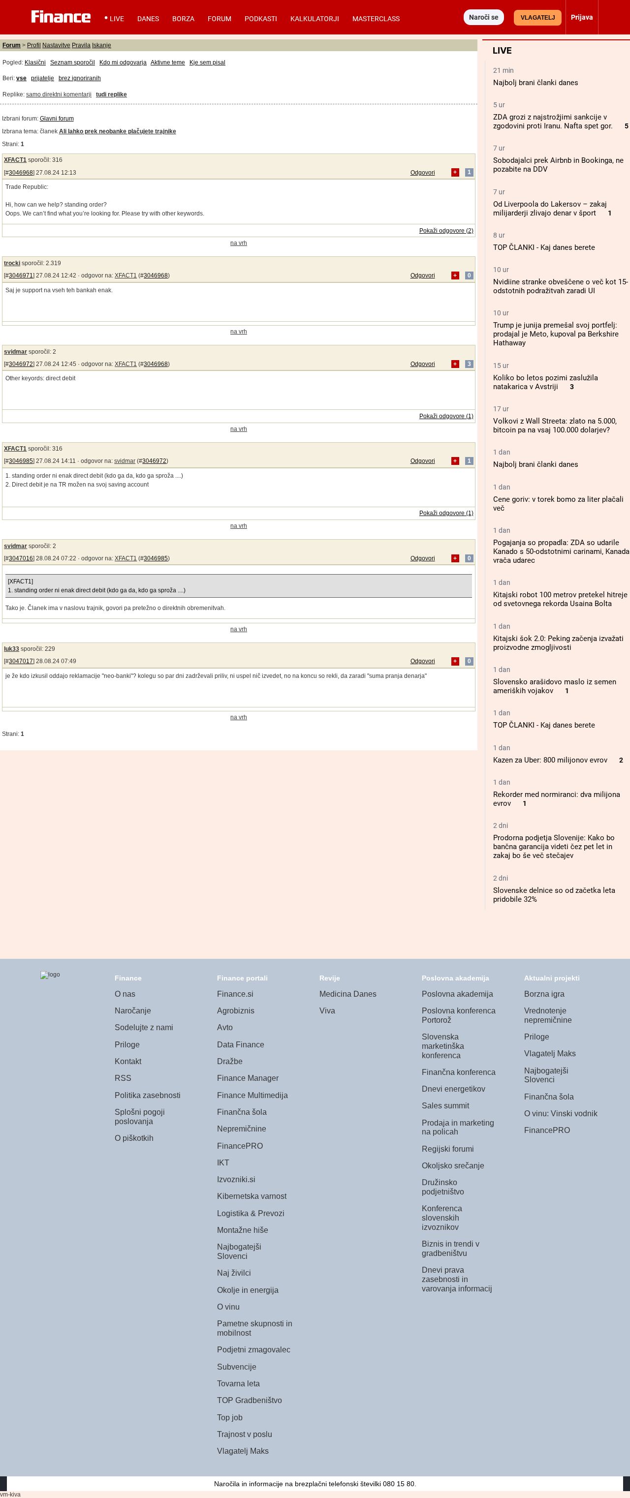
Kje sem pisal (207, 62)
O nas (125, 994)
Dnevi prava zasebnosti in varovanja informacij (457, 1279)
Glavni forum (57, 118)
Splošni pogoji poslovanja (140, 1117)
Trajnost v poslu (244, 1434)
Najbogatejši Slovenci (239, 1251)
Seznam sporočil (72, 62)
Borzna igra (544, 994)
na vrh (238, 243)
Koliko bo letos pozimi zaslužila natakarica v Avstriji (545, 382)
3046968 (21, 172)
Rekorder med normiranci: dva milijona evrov (556, 799)
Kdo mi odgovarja (123, 62)
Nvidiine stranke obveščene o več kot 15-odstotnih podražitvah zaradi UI (560, 286)
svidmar (15, 351)
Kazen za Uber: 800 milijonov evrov (550, 760)
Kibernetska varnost (251, 1196)
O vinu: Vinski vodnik (561, 1113)
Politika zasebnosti (148, 1095)
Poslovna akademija (457, 994)
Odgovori (422, 172)
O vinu (228, 1307)
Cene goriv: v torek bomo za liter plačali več (558, 504)
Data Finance (240, 1044)
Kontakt (128, 1061)
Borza (183, 19)
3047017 (21, 661)
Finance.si (235, 994)
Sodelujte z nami (144, 1027)
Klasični (35, 62)
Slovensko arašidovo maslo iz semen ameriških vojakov (554, 686)
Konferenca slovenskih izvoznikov (442, 1217)
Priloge (127, 1044)
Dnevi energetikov (453, 1089)
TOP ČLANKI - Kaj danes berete (544, 247)
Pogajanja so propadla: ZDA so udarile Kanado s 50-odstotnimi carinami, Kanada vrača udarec (561, 551)
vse (21, 78)
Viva (327, 1011)
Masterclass (376, 19)
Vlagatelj (538, 17)
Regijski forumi (448, 1149)
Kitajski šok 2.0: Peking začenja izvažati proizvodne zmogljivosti (558, 643)
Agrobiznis (235, 1011)
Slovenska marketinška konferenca (443, 1046)
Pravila (81, 45)
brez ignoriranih (80, 78)
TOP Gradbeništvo (249, 1400)
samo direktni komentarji (59, 94)
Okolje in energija (248, 1290)
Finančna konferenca (459, 1072)
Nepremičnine (241, 1129)
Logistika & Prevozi (250, 1213)
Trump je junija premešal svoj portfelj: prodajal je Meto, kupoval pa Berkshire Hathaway (556, 334)
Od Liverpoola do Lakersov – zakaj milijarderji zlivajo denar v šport (550, 208)
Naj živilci (234, 1273)
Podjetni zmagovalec (253, 1349)
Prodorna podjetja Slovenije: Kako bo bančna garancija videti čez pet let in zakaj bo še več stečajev (554, 846)
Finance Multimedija (252, 1095)
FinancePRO (240, 1146)
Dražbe (230, 1061)
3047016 (21, 558)
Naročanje (133, 1011)
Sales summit (445, 1105)
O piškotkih (134, 1138)
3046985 (21, 461)
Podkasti (261, 19)
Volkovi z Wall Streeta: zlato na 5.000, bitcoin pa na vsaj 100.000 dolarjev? (555, 425)
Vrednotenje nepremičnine (548, 1015)
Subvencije (236, 1367)
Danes (148, 19)
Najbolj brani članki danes (535, 82)
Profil (34, 45)
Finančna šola (242, 1112)
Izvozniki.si (236, 1179)
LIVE (117, 19)
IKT (223, 1163)
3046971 (21, 275)
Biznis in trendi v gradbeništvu (450, 1248)
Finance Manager (248, 1078)
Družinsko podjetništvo (443, 1187)
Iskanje (101, 45)
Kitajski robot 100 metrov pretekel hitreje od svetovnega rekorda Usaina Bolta (560, 599)
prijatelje (42, 78)
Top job (230, 1417)
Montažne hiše (242, 1230)
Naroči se (484, 17)
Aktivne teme (168, 62)
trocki (12, 263)
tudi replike (111, 94)
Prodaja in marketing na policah (458, 1127)
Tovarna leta (238, 1383)
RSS (123, 1078)
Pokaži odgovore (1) (446, 416)
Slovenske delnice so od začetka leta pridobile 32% (554, 895)
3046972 (21, 364)
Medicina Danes (348, 994)
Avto (225, 1027)
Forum (219, 19)
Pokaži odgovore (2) (446, 230)
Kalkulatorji (314, 19)
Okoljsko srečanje (453, 1166)
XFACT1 (15, 159)
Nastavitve (56, 45)
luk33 (11, 648)
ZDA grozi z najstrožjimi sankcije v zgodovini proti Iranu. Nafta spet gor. (553, 121)
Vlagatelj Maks (243, 1451)
